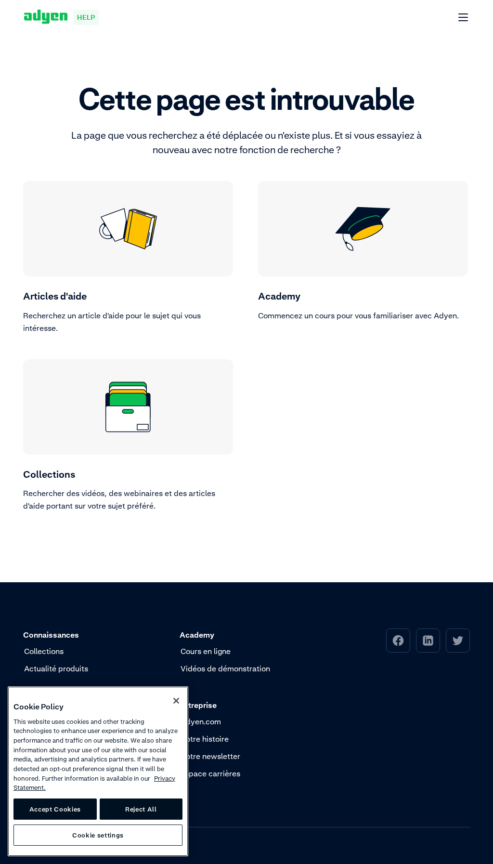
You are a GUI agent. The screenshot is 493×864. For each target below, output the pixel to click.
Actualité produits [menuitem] (56, 668)
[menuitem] (398, 640)
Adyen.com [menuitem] (201, 721)
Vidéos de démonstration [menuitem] (225, 668)
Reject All (141, 809)
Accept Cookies (55, 809)
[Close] (176, 700)
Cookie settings (98, 835)
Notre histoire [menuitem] (205, 739)
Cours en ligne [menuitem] (206, 651)
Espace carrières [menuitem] (210, 773)
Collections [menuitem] (44, 651)
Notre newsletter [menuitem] (210, 756)
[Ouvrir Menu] (464, 18)
